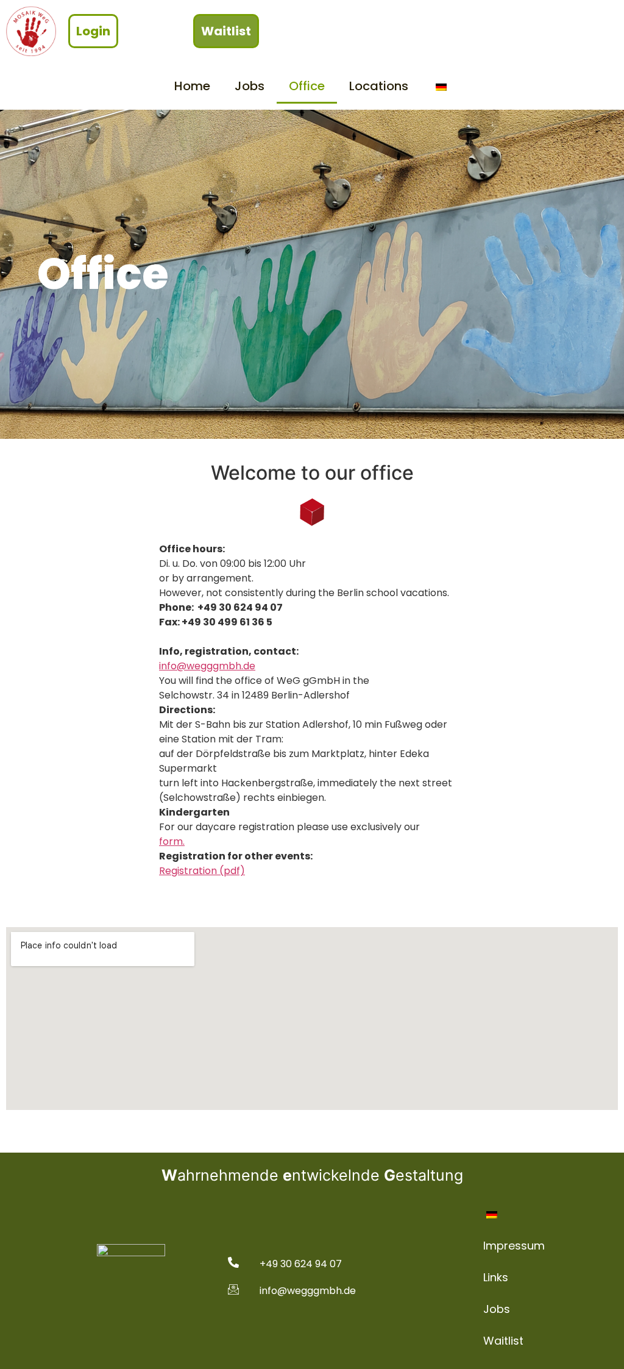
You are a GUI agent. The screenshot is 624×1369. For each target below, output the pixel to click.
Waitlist (503, 1340)
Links (495, 1277)
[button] (93, 31)
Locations (378, 85)
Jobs (249, 85)
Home (192, 85)
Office (307, 85)
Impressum (514, 1245)
